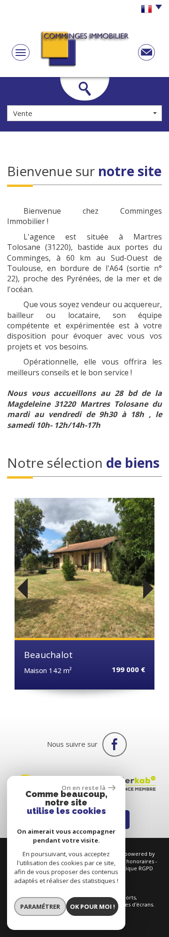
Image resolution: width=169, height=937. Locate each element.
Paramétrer (40, 906)
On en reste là (83, 787)
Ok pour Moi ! (92, 906)
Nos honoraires (134, 861)
